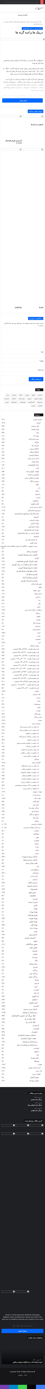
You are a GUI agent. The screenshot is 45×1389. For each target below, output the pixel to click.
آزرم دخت (33, 876)
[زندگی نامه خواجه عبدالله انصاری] (36, 1128)
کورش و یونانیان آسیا (30, 577)
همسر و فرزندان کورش (29, 581)
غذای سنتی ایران (33, 458)
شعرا (38, 633)
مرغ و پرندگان (34, 481)
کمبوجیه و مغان (31, 552)
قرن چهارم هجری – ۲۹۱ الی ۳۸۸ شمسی (25, 652)
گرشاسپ (36, 1025)
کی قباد (36, 993)
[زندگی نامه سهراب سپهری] (8, 1136)
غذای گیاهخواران (33, 465)
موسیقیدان (22, 402)
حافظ (20, 395)
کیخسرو (36, 1006)
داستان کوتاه (38, 594)
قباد (36, 960)
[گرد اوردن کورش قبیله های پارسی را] (12, 126)
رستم (37, 853)
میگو (37, 484)
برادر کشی (33, 543)
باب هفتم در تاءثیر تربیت (31, 788)
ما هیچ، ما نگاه (34, 814)
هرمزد (35, 967)
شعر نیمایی (22, 398)
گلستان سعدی (36, 762)
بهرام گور (34, 925)
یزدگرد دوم (33, 973)
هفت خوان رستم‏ (31, 863)
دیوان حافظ (36, 590)
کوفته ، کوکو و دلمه (32, 471)
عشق (38, 607)
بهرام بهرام (33, 912)
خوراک (37, 442)
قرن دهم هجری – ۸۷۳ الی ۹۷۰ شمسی (26, 655)
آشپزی (38, 423)
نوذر (37, 1055)
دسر (39, 488)
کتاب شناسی (36, 694)
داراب (37, 847)
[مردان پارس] (39, 8)
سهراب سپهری (38, 398)
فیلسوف (37, 639)
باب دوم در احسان (33, 740)
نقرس (6, 402)
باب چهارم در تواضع (32, 733)
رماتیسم (14, 395)
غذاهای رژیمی (34, 449)
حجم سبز (36, 805)
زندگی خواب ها (34, 808)
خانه (40, 22)
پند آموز (38, 597)
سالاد (37, 491)
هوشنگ (36, 1061)
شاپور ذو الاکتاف (31, 944)
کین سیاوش (33, 1003)
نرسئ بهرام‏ (33, 964)
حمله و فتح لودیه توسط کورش (26, 571)
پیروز (35, 931)
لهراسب (36, 1048)
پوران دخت (33, 928)
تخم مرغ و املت (33, 439)
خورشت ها (35, 445)
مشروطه (39, 402)
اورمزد (35, 899)
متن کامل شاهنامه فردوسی (31, 827)
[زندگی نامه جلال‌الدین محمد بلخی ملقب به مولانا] (8, 1128)
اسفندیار (34, 1032)
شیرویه (34, 951)
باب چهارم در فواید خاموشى (29, 772)
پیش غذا (36, 436)
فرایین (35, 954)
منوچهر (36, 1051)
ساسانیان (36, 873)
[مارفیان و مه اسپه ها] (33, 118)
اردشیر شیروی (32, 886)
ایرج (36, 986)
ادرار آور (40, 395)
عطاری (14, 398)
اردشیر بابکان (32, 883)
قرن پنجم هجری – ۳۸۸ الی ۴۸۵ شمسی (26, 649)
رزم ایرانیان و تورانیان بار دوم (27, 1045)
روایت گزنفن (35, 523)
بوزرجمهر (32, 892)
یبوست (33, 405)
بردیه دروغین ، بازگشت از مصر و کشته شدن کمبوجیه (19, 546)
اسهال (33, 395)
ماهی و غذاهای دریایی (31, 478)
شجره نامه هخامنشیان (31, 530)
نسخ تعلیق (14, 402)
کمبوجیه (40, 405)
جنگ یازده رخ (31, 1022)
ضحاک (37, 980)
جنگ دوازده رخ (30, 1019)
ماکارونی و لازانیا (33, 475)
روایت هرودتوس (33, 527)
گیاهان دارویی (36, 1074)
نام (42, 352)
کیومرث (36, 990)
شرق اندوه (35, 811)
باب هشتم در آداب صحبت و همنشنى (27, 785)
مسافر (37, 821)
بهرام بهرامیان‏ (32, 915)
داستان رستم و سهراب (29, 857)
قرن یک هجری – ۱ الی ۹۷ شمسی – (27, 688)
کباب (37, 468)
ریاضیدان (37, 626)
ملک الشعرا (31, 402)
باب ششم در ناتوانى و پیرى (30, 782)
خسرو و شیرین (30, 938)
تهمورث (36, 840)
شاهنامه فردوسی (36, 824)
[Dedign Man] (22, 15)
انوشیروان (33, 889)
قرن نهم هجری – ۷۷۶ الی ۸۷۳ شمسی (26, 675)
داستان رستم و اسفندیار (27, 1035)
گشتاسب (36, 1029)
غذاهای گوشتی (34, 455)
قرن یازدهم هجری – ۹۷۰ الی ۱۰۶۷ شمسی (25, 685)
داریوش (36, 517)
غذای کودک (35, 462)
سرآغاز (36, 759)
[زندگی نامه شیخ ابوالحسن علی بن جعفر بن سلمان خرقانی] (22, 1128)
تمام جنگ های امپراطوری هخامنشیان (27, 514)
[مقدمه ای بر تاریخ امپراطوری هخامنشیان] (22, 1211)
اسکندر (36, 831)
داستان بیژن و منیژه (30, 1009)
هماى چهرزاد (35, 1058)
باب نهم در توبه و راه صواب (30, 750)
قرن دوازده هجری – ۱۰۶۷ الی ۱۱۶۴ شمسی (24, 659)
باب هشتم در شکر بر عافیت (30, 753)
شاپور (35, 941)
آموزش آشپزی (37, 419)
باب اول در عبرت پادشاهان (30, 766)
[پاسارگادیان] (12, 226)
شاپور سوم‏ (33, 948)
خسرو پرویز (33, 935)
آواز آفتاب (36, 801)
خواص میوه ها (34, 1081)
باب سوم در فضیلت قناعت (30, 779)
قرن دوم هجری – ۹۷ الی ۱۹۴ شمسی (27, 662)
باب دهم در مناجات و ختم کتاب (29, 737)
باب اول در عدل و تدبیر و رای (29, 727)
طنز (39, 603)
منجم (38, 701)
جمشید (36, 844)
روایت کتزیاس (34, 520)
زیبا (39, 600)
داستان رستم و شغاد (30, 860)
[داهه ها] (33, 226)
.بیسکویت (36, 501)
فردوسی (6, 398)
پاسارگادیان (18, 307)
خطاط (38, 616)
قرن (39, 642)
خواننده (38, 620)
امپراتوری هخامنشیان (19, 22)
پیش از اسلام (34, 646)
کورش (37, 558)
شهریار (40, 1064)
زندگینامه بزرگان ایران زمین (33, 610)
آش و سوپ (35, 426)
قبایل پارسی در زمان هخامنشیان (32, 28)
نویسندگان (37, 714)
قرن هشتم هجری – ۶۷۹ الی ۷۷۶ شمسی (25, 678)
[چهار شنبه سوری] (22, 1294)
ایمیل (41, 361)
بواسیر (27, 395)
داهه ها (41, 307)
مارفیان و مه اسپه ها (37, 124)
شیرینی (38, 497)
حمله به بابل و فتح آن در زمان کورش (24, 565)
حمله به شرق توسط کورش (28, 568)
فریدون (36, 983)
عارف (38, 636)
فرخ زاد (34, 957)
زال (38, 866)
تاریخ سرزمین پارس (32, 22)
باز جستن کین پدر (31, 540)
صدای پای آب (36, 795)
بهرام (35, 909)
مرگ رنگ (36, 818)
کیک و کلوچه (35, 504)
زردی (7, 395)
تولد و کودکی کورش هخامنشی (26, 561)
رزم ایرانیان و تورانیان (29, 1012)
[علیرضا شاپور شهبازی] (36, 1136)
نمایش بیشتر (23, 100)
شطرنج (33, 895)
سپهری (29, 398)
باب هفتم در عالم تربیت (31, 756)
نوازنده (38, 710)
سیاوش (34, 999)
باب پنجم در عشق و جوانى (30, 769)
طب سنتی (39, 1071)
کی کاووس (35, 996)
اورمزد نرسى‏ (32, 902)
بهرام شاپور (33, 922)
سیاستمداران (36, 629)
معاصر (37, 691)
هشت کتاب (37, 798)
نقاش (38, 707)
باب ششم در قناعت (32, 746)
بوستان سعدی (36, 723)
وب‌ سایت (40, 370)
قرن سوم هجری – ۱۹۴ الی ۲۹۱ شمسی (26, 665)
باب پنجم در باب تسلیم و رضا (29, 730)
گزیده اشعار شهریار (34, 1068)
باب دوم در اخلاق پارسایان (30, 775)
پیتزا (37, 432)
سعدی (40, 720)
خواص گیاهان (34, 1077)
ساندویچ (38, 494)
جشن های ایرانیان (36, 584)
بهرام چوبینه (33, 918)
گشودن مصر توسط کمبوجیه (27, 555)
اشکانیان (36, 834)
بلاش (35, 905)
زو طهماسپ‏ (35, 870)
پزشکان (38, 613)
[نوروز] (8, 1294)
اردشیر (35, 879)
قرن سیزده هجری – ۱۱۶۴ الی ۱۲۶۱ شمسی (24, 668)
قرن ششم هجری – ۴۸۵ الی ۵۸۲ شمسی (25, 672)
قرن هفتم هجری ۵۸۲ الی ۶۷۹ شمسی (26, 681)
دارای (37, 850)
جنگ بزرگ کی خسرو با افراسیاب (23, 1016)
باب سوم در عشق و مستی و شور (28, 743)
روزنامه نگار (36, 623)
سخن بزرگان (38, 717)
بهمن (37, 837)
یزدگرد (35, 970)
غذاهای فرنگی (34, 452)
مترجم (38, 697)
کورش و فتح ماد (31, 574)
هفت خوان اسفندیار (28, 1038)
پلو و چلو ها (35, 429)
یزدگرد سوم (33, 977)
